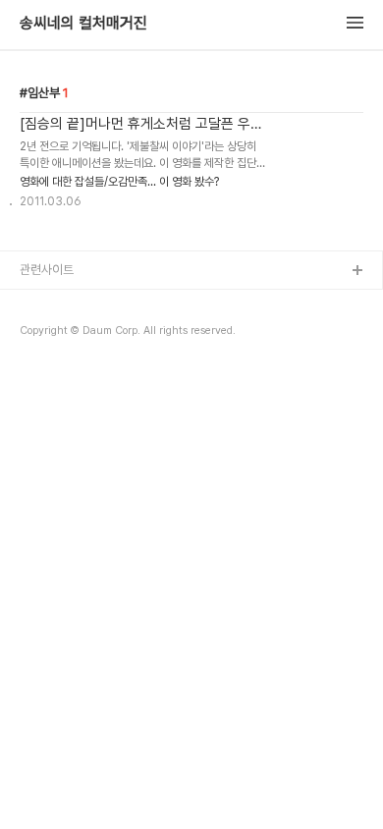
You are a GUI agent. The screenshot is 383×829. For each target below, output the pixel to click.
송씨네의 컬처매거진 (83, 23)
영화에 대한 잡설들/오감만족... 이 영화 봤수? (119, 182)
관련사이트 (47, 269)
